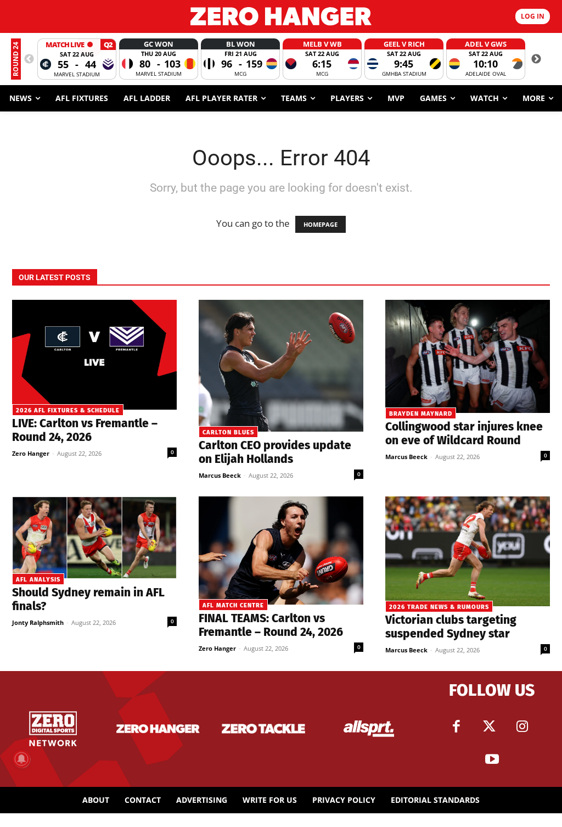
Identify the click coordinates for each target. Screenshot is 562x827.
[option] (76, 59)
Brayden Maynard (420, 413)
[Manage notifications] (21, 759)
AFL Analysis (38, 579)
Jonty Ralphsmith (38, 622)
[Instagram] (522, 726)
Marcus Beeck (220, 475)
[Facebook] (456, 726)
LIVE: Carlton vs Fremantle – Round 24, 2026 (85, 430)
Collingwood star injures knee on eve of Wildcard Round (464, 434)
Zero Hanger (30, 453)
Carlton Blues (228, 432)
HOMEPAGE (321, 224)
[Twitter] (489, 726)
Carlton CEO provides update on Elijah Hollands (275, 452)
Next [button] (536, 59)
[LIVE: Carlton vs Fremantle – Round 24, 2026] (94, 355)
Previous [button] (29, 59)
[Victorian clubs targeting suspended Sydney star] (467, 551)
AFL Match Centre (233, 605)
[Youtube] (491, 759)
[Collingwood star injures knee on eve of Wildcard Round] (467, 356)
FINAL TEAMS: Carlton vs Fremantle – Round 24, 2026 (271, 625)
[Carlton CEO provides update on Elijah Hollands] (281, 366)
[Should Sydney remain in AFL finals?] (94, 537)
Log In (532, 16)
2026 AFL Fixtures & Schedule (68, 410)
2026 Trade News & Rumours (439, 607)
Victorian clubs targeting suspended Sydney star (450, 627)
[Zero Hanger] (281, 16)
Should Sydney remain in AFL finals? (88, 599)
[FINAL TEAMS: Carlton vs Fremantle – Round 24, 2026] (281, 550)
